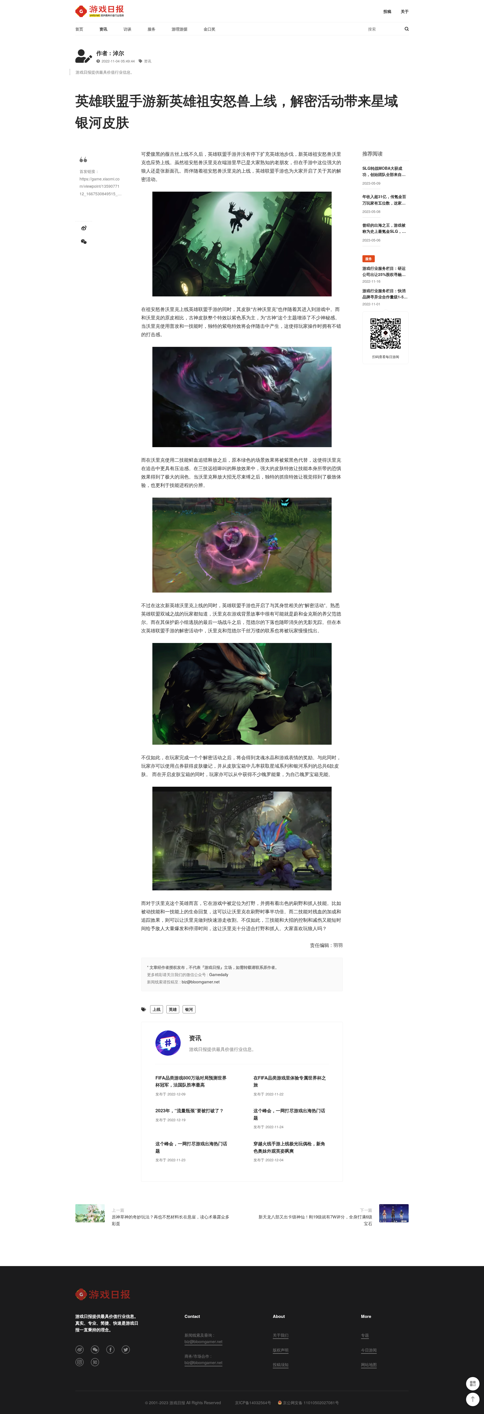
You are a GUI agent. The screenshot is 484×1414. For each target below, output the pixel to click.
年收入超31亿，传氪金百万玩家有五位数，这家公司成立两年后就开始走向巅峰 (384, 200)
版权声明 (280, 1350)
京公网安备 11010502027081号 (311, 1402)
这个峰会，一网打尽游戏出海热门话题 (289, 1114)
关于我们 (280, 1335)
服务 (151, 29)
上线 (156, 1009)
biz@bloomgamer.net (201, 982)
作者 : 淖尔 (110, 53)
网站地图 (369, 1364)
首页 (79, 29)
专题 (365, 1335)
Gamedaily (218, 974)
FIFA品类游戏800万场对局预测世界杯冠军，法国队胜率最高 (191, 1081)
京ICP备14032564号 (253, 1402)
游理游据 (179, 29)
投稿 (387, 11)
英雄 (173, 1009)
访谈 (127, 29)
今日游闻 (369, 1350)
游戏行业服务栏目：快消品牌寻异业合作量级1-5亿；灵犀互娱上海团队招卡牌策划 (384, 294)
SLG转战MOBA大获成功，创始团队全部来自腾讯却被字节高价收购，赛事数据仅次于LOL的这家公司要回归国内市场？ (384, 171)
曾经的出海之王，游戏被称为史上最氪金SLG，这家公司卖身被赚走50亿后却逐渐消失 (384, 228)
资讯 (103, 29)
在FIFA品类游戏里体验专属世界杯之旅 (289, 1081)
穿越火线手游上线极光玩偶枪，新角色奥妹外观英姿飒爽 (289, 1147)
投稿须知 (280, 1364)
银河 (189, 1009)
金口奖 (209, 29)
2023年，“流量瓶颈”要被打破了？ (189, 1110)
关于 (405, 11)
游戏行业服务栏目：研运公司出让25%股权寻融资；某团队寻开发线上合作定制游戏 (384, 271)
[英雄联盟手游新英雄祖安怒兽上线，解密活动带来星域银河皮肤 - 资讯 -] (99, 11)
